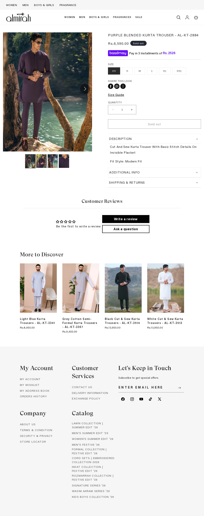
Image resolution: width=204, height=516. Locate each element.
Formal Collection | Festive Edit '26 (89, 451)
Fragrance (68, 5)
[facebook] (110, 86)
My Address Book (34, 390)
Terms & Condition (36, 430)
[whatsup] (117, 86)
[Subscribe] (179, 387)
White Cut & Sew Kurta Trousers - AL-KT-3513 (165, 321)
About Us (28, 424)
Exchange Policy (86, 398)
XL (167, 72)
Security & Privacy (36, 436)
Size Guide (116, 95)
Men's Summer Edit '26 (90, 433)
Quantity (115, 102)
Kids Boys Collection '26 (93, 497)
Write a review (126, 219)
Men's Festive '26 (86, 444)
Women (11, 5)
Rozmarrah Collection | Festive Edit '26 (93, 477)
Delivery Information (90, 393)
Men (25, 5)
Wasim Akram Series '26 (91, 491)
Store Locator (33, 441)
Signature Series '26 (89, 485)
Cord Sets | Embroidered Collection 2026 (93, 460)
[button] (69, 17)
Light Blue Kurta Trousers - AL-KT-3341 (37, 321)
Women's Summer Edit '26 (93, 439)
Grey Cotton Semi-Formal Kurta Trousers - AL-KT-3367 (79, 323)
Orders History (33, 396)
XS (116, 72)
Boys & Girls (44, 5)
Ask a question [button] (126, 229)
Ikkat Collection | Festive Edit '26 (87, 469)
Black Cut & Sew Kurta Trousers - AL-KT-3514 (122, 321)
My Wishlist (30, 385)
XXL (181, 72)
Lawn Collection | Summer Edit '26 (87, 425)
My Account (30, 379)
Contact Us (82, 387)
